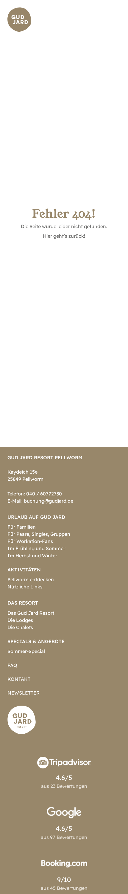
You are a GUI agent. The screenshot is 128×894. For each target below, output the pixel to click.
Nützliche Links (25, 587)
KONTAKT (18, 679)
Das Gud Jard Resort (30, 613)
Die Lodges (20, 620)
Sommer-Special (26, 651)
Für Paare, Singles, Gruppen (38, 534)
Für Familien (21, 527)
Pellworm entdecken (30, 579)
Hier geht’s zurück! (64, 236)
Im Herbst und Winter (32, 556)
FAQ (12, 665)
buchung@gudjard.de (48, 501)
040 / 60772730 (44, 494)
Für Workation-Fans (30, 541)
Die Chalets (20, 627)
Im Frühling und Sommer (36, 548)
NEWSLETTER (23, 693)
